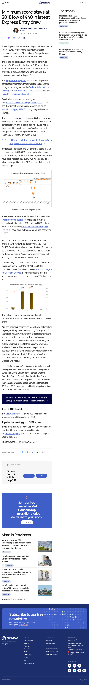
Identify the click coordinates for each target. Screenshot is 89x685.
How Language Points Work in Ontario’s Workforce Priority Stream (15, 559)
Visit (25, 660)
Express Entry (28, 640)
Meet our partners (52, 651)
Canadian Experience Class (14, 94)
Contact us (72, 640)
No (42, 476)
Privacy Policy (82, 680)
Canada (26, 643)
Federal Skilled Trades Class (27, 90)
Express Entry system (16, 80)
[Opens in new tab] (69, 666)
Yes (28, 476)
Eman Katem (38, 28)
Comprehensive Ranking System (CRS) (24, 102)
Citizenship (64, 43)
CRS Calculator (13, 413)
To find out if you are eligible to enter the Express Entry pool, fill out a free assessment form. (26, 399)
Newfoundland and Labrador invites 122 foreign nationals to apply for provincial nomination (15, 588)
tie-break (10, 118)
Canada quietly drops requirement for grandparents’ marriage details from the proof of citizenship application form (73, 36)
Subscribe (83, 3)
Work (25, 652)
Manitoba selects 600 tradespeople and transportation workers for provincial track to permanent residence (72, 19)
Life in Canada (29, 663)
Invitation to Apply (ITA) (12, 109)
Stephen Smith (26, 28)
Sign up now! (23, 625)
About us (49, 640)
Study (26, 657)
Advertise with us (51, 654)
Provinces (6, 552)
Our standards (51, 643)
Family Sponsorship (30, 649)
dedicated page (12, 433)
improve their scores (13, 219)
